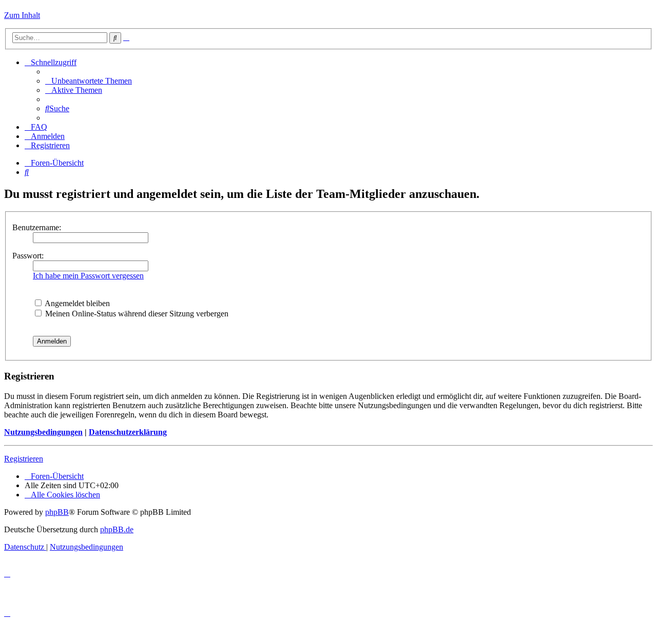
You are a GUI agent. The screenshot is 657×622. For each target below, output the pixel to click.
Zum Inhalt (22, 15)
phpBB (57, 512)
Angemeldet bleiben (76, 303)
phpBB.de (116, 529)
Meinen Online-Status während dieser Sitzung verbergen (135, 313)
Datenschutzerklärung (128, 432)
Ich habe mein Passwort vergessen (88, 275)
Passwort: (28, 255)
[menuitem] (88, 80)
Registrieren (23, 458)
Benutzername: (36, 227)
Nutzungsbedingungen (43, 432)
